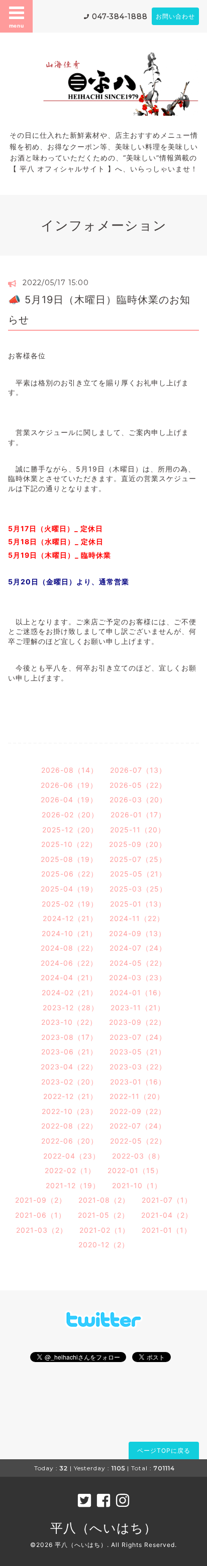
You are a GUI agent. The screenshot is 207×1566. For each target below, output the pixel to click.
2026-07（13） (138, 770)
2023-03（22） (138, 1066)
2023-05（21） (138, 1051)
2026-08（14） (69, 770)
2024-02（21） (69, 992)
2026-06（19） (69, 785)
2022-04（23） (71, 1156)
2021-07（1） (167, 1200)
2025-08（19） (69, 859)
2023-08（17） (69, 1037)
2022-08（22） (69, 1126)
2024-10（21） (69, 933)
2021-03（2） (41, 1230)
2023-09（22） (137, 1022)
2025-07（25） (138, 859)
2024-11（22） (137, 918)
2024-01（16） (137, 992)
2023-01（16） (138, 1081)
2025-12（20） (70, 829)
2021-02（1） (104, 1230)
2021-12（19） (73, 1185)
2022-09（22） (138, 1111)
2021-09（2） (40, 1200)
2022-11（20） (137, 1096)
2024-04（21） (69, 977)
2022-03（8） (138, 1156)
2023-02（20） (69, 1081)
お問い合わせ (175, 16)
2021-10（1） (137, 1185)
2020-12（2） (103, 1244)
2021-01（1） (166, 1230)
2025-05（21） (138, 873)
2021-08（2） (104, 1200)
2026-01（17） (138, 814)
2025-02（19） (70, 904)
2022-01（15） (135, 1170)
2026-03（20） (138, 799)
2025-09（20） (137, 844)
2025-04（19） (69, 888)
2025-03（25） (138, 888)
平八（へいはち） (103, 1527)
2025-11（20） (137, 829)
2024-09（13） (137, 933)
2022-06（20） (69, 1141)
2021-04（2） (166, 1215)
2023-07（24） (138, 1037)
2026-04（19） (69, 799)
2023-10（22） (69, 1022)
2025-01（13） (138, 904)
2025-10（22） (69, 844)
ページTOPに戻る (163, 1450)
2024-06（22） (69, 963)
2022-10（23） (69, 1111)
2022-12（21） (70, 1096)
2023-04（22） (69, 1066)
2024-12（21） (70, 918)
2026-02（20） (70, 814)
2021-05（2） (103, 1215)
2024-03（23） (137, 977)
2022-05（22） (138, 1141)
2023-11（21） (138, 1007)
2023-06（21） (69, 1051)
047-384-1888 (120, 16)
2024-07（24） (138, 948)
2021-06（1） (40, 1215)
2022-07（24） (138, 1126)
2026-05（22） (138, 785)
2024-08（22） (69, 948)
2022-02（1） (70, 1170)
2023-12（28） (70, 1007)
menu (16, 26)
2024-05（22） (138, 963)
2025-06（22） (69, 873)
